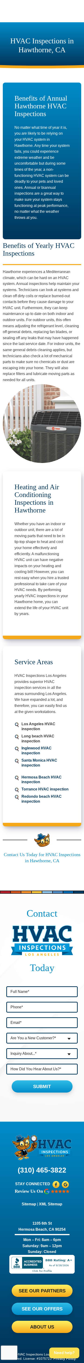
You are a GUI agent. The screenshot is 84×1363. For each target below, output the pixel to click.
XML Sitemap (50, 1204)
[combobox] (42, 1038)
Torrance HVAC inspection (45, 789)
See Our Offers (42, 1308)
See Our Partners (42, 1290)
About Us (42, 1326)
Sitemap (29, 1204)
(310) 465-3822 (42, 1170)
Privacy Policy (64, 1358)
